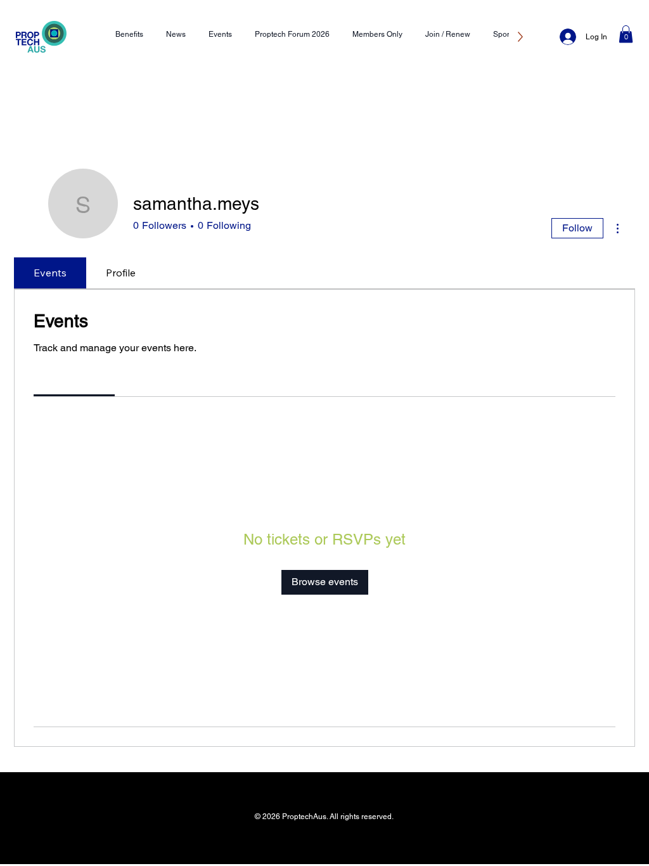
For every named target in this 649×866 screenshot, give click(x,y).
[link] (74, 379)
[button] (626, 33)
